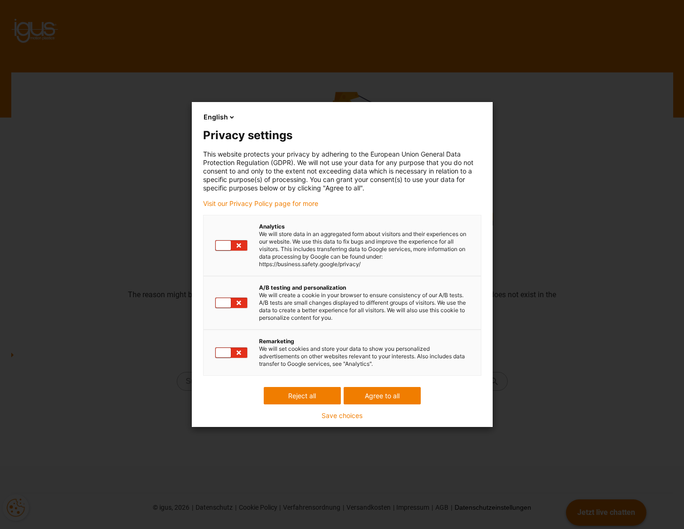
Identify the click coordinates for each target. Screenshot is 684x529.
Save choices (342, 415)
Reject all (302, 396)
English (216, 117)
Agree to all (382, 396)
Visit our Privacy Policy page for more (260, 203)
